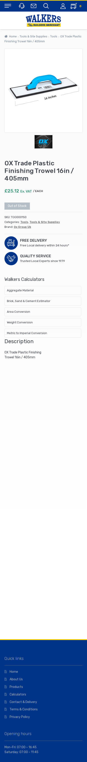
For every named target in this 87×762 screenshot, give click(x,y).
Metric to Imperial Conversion (27, 333)
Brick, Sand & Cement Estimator (28, 301)
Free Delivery (33, 240)
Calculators (18, 694)
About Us (16, 679)
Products (16, 687)
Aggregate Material (20, 290)
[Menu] (7, 5)
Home (13, 36)
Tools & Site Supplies (33, 36)
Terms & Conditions (24, 709)
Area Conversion (18, 311)
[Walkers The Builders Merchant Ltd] (43, 20)
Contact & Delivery (23, 702)
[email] (33, 6)
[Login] (63, 6)
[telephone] (21, 6)
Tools (53, 36)
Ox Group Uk (22, 227)
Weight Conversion (20, 322)
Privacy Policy (20, 717)
